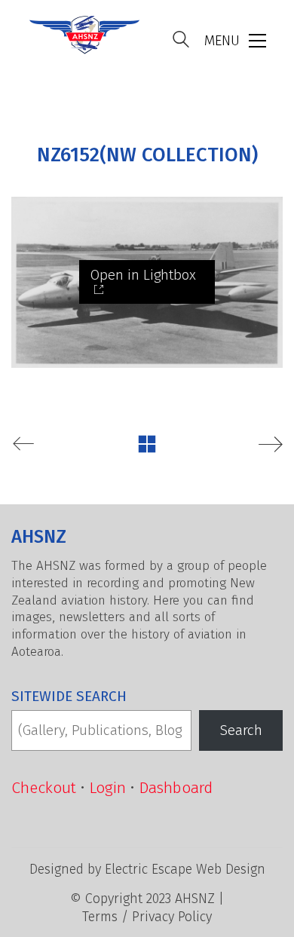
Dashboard (176, 788)
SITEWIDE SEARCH (69, 696)
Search (241, 730)
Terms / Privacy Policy (147, 916)
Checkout (43, 788)
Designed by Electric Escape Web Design (147, 869)
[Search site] (181, 41)
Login (107, 788)
